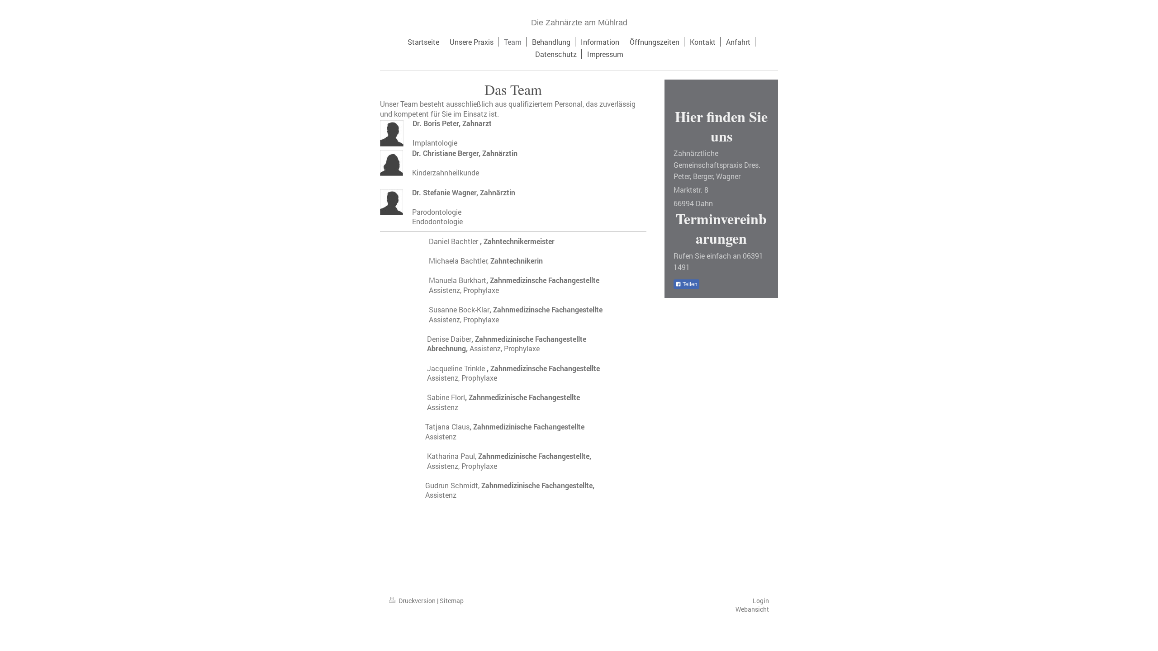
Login (761, 600)
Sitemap (452, 600)
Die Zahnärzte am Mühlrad (579, 22)
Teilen (689, 284)
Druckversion (417, 600)
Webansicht (752, 609)
